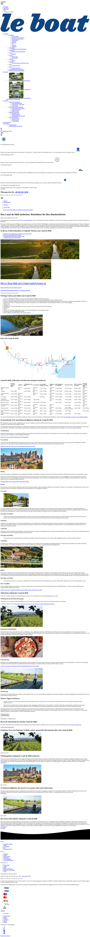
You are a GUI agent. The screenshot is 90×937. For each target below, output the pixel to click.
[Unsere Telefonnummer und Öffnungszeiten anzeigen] (2, 133)
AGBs (4, 871)
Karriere (5, 866)
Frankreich (5, 204)
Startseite (5, 201)
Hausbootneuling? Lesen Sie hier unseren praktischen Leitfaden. (15, 481)
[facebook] (4, 927)
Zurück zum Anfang (5, 935)
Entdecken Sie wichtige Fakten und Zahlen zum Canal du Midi (17, 233)
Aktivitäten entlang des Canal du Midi (11, 237)
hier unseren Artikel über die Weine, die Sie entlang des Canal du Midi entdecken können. (35, 603)
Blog (4, 847)
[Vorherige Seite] (2, 189)
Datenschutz (6, 857)
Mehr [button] (2, 841)
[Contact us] (1, 135)
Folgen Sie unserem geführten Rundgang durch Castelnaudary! (15, 437)
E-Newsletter (6, 846)
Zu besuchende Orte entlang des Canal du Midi (13, 236)
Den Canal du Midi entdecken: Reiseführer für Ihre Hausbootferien (18, 209)
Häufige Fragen (6, 856)
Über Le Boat (6, 865)
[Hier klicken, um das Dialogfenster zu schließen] (2, 198)
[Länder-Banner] (2, 4)
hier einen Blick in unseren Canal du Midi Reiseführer (76, 417)
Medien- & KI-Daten (8, 868)
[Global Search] (1, 129)
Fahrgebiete (6, 33)
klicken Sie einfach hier (76, 724)
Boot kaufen (6, 123)
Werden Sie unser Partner (9, 870)
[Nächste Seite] (4, 189)
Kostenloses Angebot (8, 11)
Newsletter (5, 6)
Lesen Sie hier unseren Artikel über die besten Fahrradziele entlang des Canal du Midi (20, 666)
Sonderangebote (7, 122)
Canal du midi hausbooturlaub (7, 727)
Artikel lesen (3, 762)
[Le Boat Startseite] (45, 31)
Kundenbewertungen (8, 844)
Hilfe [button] (2, 851)
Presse (4, 867)
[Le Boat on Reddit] (4, 933)
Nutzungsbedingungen (8, 860)
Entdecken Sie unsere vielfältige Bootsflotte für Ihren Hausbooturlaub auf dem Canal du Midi (21, 590)
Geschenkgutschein (7, 849)
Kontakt (5, 855)
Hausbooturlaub (6, 202)
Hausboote (5, 72)
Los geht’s (5, 100)
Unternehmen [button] (4, 862)
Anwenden (3, 1)
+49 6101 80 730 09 (21, 192)
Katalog (5, 845)
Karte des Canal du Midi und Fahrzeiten (12, 235)
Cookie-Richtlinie (7, 859)
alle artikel (3, 828)
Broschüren (6, 8)
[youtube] (4, 931)
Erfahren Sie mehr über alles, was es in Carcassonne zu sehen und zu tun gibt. (18, 446)
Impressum (5, 853)
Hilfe (4, 10)
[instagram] (4, 929)
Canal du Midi (6, 207)
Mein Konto (6, 9)
